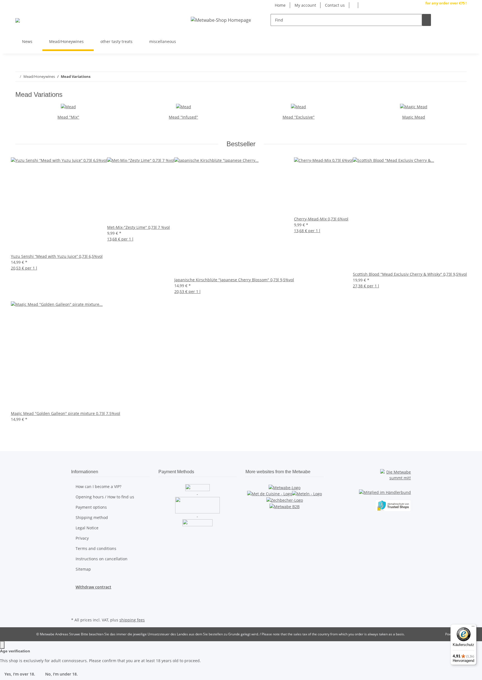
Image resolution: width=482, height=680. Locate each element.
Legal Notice (87, 527)
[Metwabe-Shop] (17, 20)
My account (305, 5)
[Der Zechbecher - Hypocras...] (284, 499)
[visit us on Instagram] (462, 46)
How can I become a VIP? (98, 486)
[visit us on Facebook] (462, 40)
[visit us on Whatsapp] (462, 33)
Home (280, 5)
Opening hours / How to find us (105, 496)
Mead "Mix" (68, 117)
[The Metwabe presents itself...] (284, 487)
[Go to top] (2, 645)
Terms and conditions (96, 548)
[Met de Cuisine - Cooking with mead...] (269, 493)
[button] (444, 20)
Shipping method (92, 517)
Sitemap (83, 569)
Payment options (91, 507)
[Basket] (462, 20)
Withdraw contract (93, 587)
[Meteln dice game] (307, 493)
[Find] (426, 20)
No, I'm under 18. (61, 674)
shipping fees (132, 620)
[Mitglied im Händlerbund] (385, 489)
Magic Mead (413, 117)
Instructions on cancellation (101, 558)
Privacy (82, 538)
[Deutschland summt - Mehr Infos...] (395, 474)
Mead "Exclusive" (299, 117)
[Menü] (473, 627)
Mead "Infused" (183, 117)
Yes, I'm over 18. (19, 674)
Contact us (335, 5)
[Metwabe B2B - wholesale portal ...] (284, 506)
